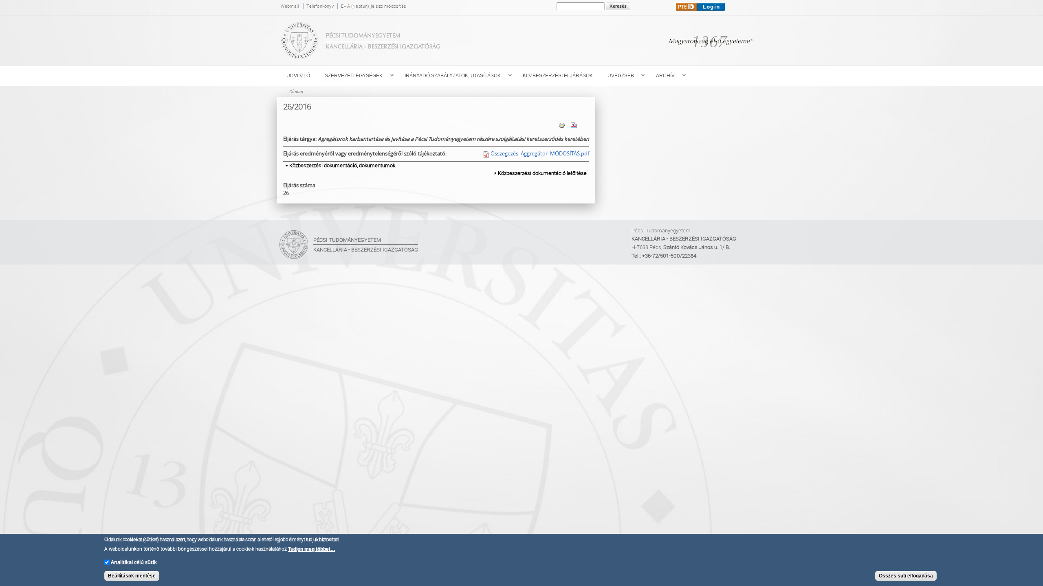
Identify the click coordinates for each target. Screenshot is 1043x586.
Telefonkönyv (319, 6)
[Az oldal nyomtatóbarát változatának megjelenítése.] (562, 124)
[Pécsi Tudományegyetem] (299, 55)
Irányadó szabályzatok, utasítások (449, 76)
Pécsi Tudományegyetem (363, 35)
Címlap (296, 91)
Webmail (290, 6)
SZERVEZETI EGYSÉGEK (350, 76)
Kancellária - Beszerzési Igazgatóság (383, 46)
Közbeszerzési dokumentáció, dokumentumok (342, 165)
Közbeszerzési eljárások (558, 76)
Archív (662, 76)
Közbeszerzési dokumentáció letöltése (542, 173)
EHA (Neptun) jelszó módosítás (373, 6)
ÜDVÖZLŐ (298, 76)
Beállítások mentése (132, 576)
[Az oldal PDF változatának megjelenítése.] (573, 124)
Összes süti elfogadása (906, 576)
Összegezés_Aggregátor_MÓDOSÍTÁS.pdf (540, 153)
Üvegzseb (617, 76)
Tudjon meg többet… (311, 549)
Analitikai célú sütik (134, 561)
